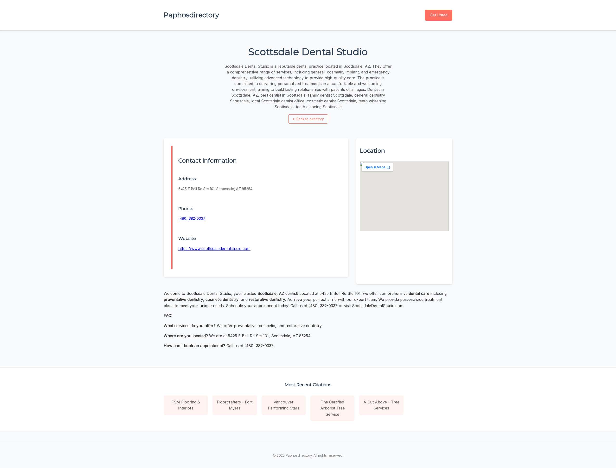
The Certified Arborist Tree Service (332, 408)
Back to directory (308, 119)
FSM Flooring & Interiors (185, 405)
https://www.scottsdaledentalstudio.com (214, 248)
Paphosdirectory (191, 15)
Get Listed (439, 15)
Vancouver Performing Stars (283, 405)
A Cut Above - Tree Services (381, 405)
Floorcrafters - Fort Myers (234, 405)
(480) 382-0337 (191, 218)
